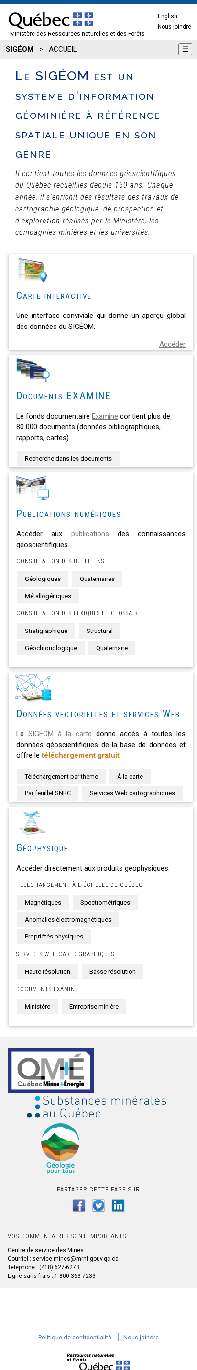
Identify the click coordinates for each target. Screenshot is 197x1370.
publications (90, 533)
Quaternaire (112, 648)
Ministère (37, 1006)
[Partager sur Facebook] (79, 1205)
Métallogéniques (48, 596)
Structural (100, 630)
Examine (105, 416)
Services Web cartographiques (132, 793)
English (167, 16)
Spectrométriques (105, 902)
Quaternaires (97, 578)
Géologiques (43, 578)
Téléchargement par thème (61, 776)
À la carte (130, 776)
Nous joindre (174, 26)
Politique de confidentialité (74, 1337)
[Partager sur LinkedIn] (118, 1205)
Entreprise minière (94, 1006)
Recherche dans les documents (68, 458)
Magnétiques (43, 902)
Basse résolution (112, 971)
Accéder (172, 344)
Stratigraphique (46, 630)
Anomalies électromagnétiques (68, 919)
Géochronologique (51, 648)
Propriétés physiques (54, 936)
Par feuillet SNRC (48, 793)
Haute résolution (47, 971)
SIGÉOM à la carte (60, 733)
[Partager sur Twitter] (98, 1205)
